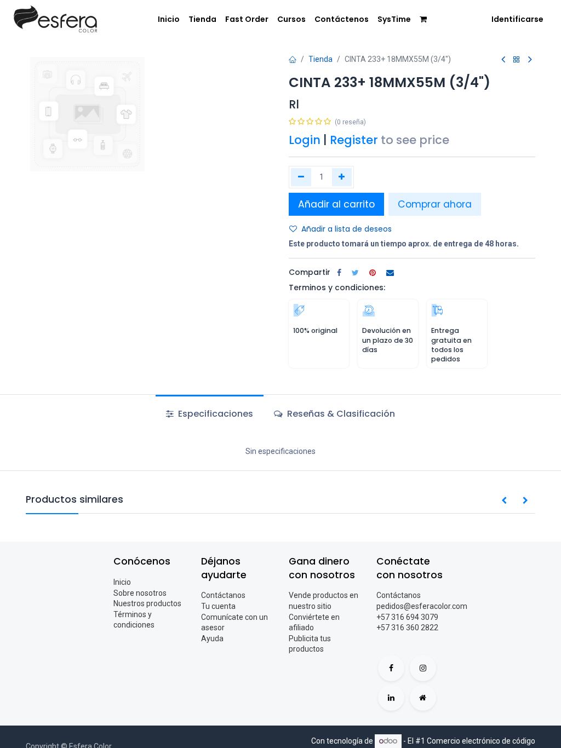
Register (354, 140)
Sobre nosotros (140, 593)
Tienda (320, 59)
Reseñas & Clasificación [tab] (340, 413)
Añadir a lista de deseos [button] (346, 228)
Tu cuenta (218, 606)
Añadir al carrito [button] (336, 204)
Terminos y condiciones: (337, 287)
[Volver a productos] (516, 60)
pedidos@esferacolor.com (421, 606)
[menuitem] (168, 20)
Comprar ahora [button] (435, 204)
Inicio (122, 582)
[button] (504, 501)
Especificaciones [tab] (214, 413)
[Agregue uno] (342, 177)
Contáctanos (223, 595)
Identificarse (517, 19)
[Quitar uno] (301, 177)
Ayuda (212, 638)
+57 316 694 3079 (407, 617)
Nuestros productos (147, 603)
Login (304, 140)
